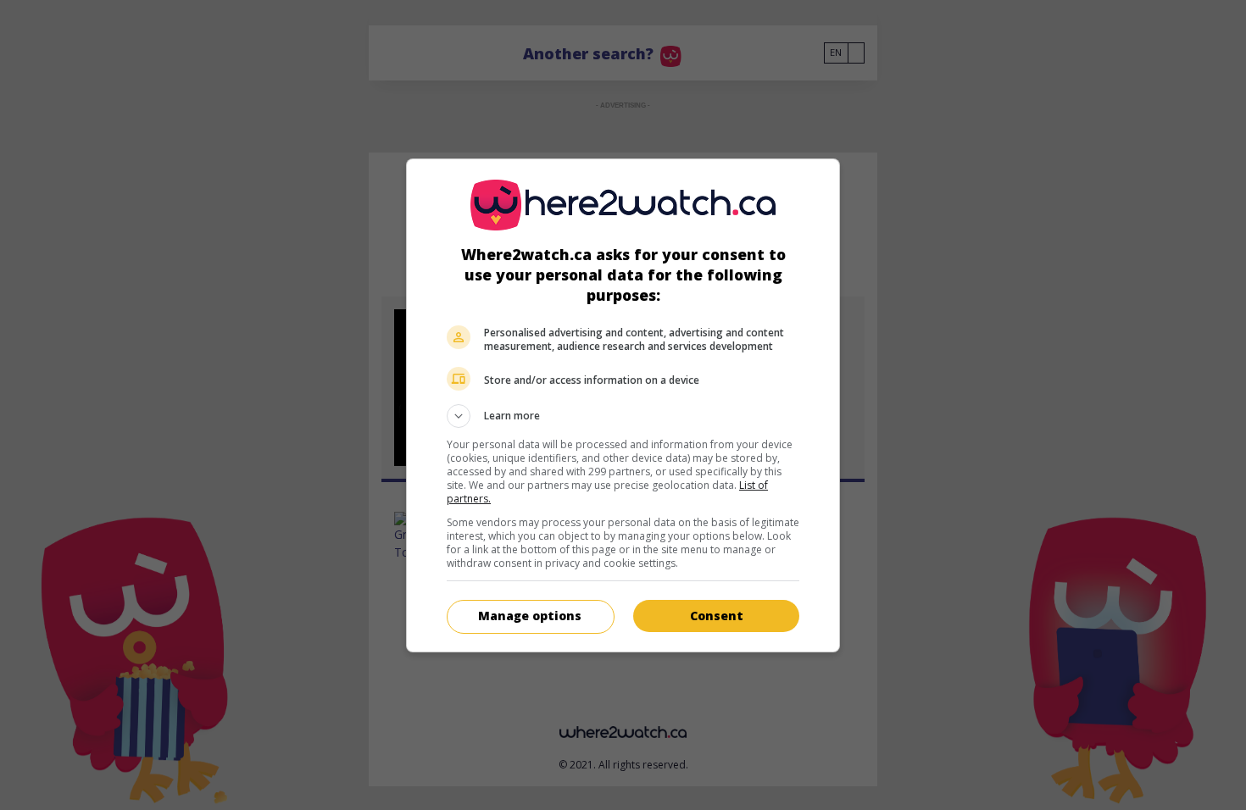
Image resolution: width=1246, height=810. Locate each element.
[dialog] (623, 405)
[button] (623, 416)
